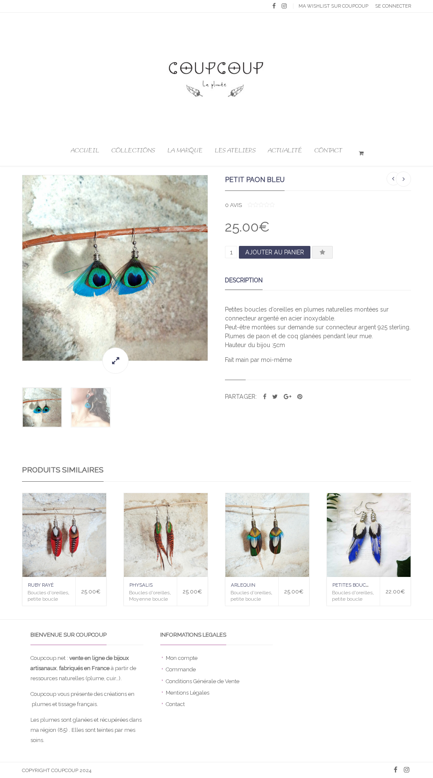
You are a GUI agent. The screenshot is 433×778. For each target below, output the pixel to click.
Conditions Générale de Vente (202, 681)
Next (216, 267)
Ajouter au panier (274, 252)
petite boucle (42, 599)
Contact (328, 150)
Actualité (285, 150)
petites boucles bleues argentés (376, 585)
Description (244, 280)
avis (233, 205)
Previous (13, 267)
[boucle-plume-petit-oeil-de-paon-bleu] (115, 268)
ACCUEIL (85, 150)
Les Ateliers (235, 150)
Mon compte (181, 658)
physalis (141, 585)
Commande (181, 669)
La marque (185, 150)
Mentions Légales (187, 693)
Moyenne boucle (148, 599)
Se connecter (393, 6)
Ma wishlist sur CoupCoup (333, 6)
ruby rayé (41, 585)
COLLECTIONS (133, 150)
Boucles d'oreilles (47, 593)
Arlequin (243, 585)
